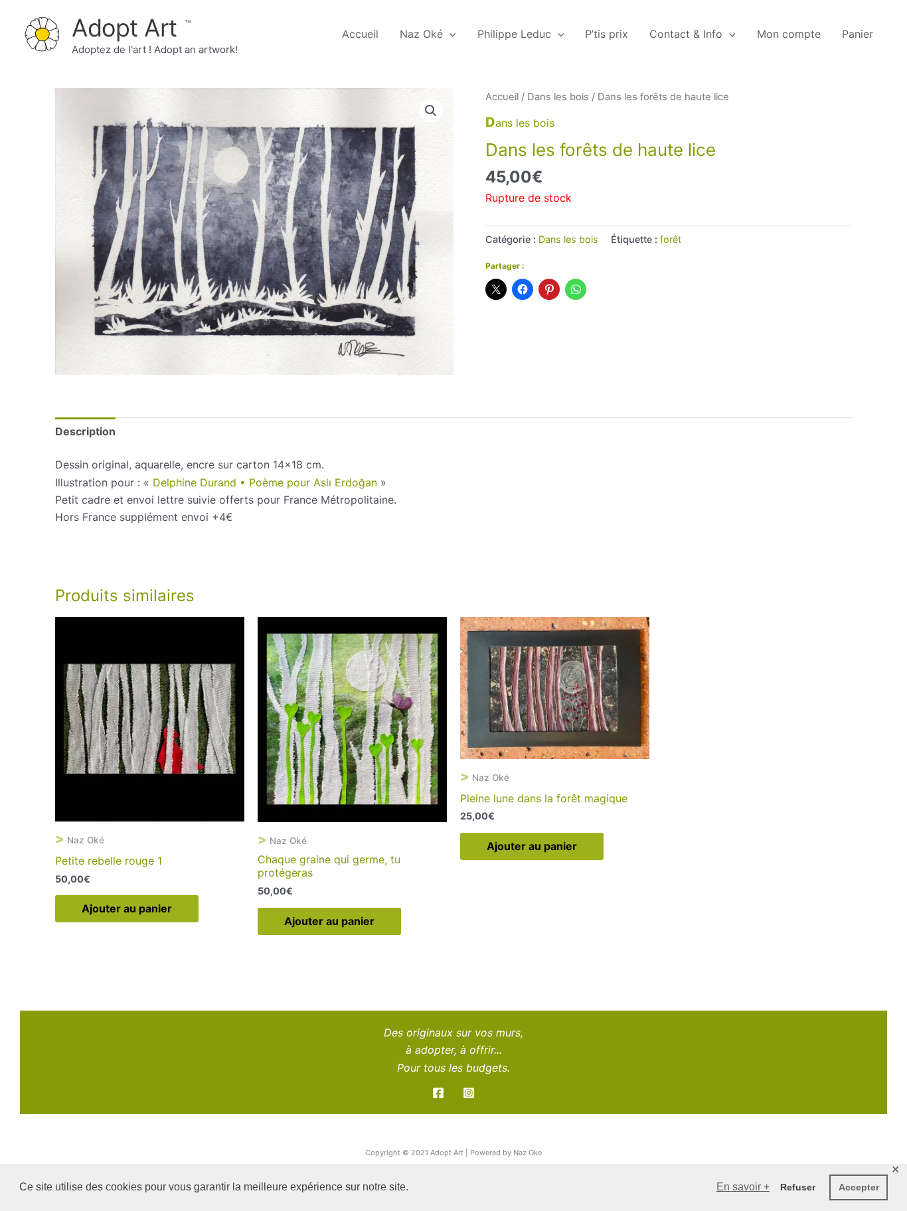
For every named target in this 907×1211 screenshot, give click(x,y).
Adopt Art (127, 27)
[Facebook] (438, 1093)
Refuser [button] (797, 1187)
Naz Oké (421, 33)
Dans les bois (558, 97)
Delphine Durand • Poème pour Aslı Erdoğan (265, 482)
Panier (857, 33)
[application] (449, 34)
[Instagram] (469, 1093)
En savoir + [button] (743, 1186)
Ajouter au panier (127, 908)
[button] (431, 111)
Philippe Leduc (514, 33)
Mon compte (789, 33)
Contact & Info (685, 33)
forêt (670, 239)
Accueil (360, 33)
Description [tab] (85, 431)
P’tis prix (606, 33)
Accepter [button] (859, 1187)
